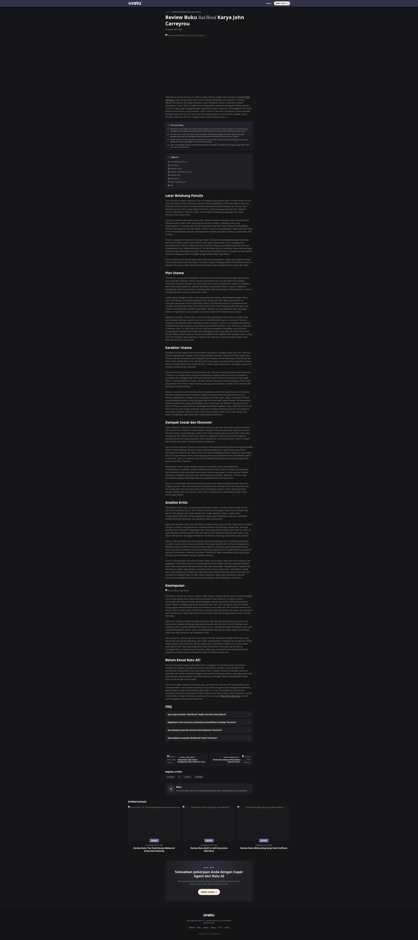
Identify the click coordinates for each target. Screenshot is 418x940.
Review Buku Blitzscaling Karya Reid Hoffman (263, 848)
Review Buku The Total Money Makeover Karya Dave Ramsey (154, 849)
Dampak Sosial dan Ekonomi (181, 172)
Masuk (268, 3)
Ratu (178, 786)
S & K (220, 927)
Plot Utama (174, 165)
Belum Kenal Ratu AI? (178, 182)
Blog (199, 927)
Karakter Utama (176, 169)
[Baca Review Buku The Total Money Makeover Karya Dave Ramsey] (154, 823)
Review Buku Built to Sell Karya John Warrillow (209, 849)
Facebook (170, 777)
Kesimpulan (174, 179)
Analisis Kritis (175, 175)
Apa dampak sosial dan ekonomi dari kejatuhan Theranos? (195, 730)
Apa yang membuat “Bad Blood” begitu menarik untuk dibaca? (197, 714)
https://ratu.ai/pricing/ (230, 696)
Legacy (205, 927)
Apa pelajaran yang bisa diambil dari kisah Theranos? (192, 738)
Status (227, 927)
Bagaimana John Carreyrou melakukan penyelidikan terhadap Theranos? (202, 722)
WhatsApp (198, 777)
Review (154, 840)
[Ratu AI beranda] (209, 915)
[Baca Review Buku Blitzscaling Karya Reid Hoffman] (264, 823)
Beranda (167, 12)
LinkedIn (187, 777)
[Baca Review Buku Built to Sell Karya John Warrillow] (209, 823)
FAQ (171, 185)
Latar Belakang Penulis (178, 162)
